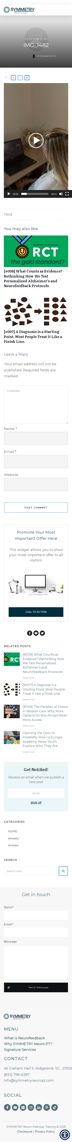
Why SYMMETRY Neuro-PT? (28, 1044)
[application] (36, 140)
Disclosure (24, 1131)
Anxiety (13, 838)
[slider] (34, 194)
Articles (13, 845)
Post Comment (36, 507)
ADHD (12, 831)
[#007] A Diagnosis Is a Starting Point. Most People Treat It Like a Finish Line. (36, 322)
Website (11, 475)
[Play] (9, 194)
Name (10, 429)
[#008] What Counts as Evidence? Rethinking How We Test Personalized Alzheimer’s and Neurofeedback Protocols (36, 263)
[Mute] (61, 194)
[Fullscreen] (67, 194)
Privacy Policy (45, 1131)
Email (10, 452)
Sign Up (36, 802)
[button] (36, 140)
